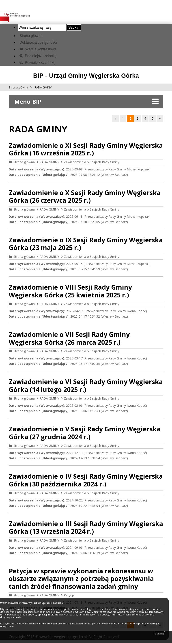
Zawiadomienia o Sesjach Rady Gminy (91, 162)
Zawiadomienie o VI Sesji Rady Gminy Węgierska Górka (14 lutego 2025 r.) (86, 385)
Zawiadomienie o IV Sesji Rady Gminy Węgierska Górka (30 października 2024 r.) (86, 480)
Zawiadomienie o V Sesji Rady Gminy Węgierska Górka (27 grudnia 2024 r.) (85, 432)
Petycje (69, 595)
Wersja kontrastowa (40, 49)
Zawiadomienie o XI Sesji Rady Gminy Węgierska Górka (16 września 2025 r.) (86, 149)
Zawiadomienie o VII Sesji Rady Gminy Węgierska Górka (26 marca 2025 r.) (69, 338)
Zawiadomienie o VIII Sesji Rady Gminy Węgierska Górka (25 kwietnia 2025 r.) (70, 291)
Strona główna (31, 36)
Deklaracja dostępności (38, 42)
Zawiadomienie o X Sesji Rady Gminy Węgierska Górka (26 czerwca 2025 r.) (85, 196)
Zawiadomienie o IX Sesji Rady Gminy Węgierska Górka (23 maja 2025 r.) (86, 243)
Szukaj (73, 27)
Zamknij (159, 633)
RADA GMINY (49, 162)
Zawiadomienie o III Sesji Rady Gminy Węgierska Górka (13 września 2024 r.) (86, 527)
